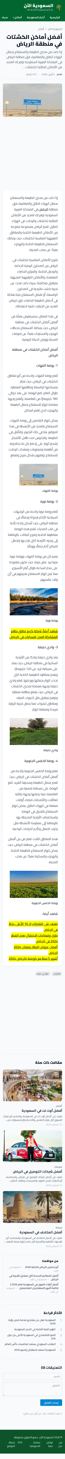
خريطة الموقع (11, 1444)
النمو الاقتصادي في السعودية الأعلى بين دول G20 (31, 1336)
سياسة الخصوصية (35, 1444)
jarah (59, 74)
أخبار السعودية (36, 17)
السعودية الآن (55, 29)
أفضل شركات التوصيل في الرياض (37, 1171)
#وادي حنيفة (42, 974)
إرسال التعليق (51, 1402)
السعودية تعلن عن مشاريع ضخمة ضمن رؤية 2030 (32, 1321)
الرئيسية (55, 17)
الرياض (43, 209)
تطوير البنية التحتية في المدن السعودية (35, 1329)
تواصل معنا (49, 1444)
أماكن (17, 17)
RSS (20, 1443)
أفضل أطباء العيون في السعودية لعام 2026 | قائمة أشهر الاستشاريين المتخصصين (34, 1286)
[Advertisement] (32, 153)
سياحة (59, 1227)
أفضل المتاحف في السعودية (41, 1232)
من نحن (60, 1444)
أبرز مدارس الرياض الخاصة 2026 (41, 1267)
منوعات (58, 1167)
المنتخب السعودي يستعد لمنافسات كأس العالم (30, 1344)
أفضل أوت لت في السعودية (42, 1111)
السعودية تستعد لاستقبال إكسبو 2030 (35, 1350)
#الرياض (56, 974)
